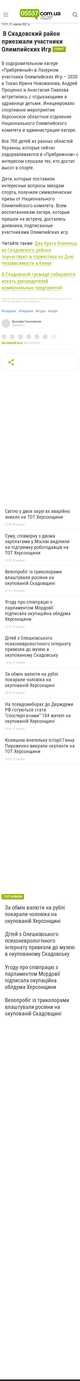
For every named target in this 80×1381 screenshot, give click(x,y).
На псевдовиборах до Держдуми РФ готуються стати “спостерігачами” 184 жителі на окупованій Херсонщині (39, 712)
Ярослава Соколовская (26, 321)
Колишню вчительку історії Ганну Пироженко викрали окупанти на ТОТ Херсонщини (40, 745)
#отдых (41, 311)
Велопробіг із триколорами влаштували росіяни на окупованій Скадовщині (33, 577)
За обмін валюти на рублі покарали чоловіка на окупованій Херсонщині (31, 679)
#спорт (53, 311)
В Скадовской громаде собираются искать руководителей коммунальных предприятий (38, 281)
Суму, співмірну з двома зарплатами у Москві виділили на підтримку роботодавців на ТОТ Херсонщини (37, 544)
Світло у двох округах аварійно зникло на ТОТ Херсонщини (37, 514)
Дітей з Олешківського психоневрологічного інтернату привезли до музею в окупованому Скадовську (38, 646)
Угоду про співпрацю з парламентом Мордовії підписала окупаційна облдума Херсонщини (38, 610)
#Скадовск (9, 311)
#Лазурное (26, 311)
